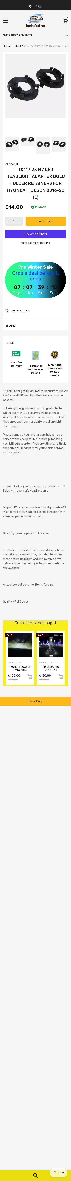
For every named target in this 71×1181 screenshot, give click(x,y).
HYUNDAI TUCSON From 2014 (20, 668)
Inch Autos (12, 164)
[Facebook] (36, 6)
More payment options (35, 243)
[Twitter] (39, 6)
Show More (35, 701)
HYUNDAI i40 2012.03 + (51, 668)
